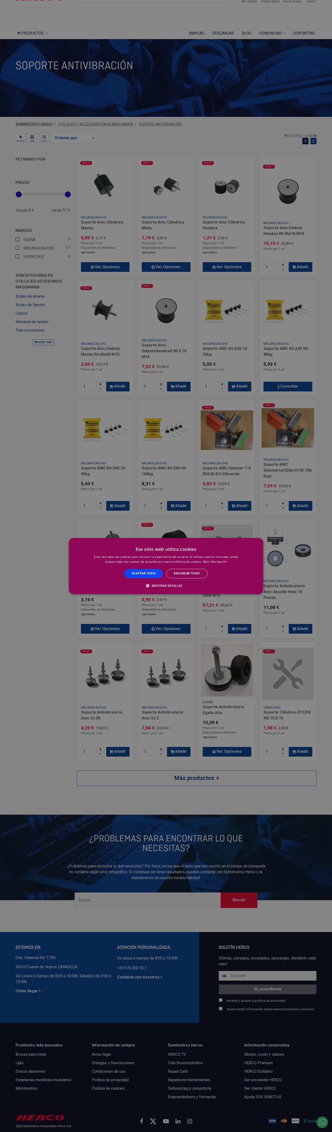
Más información (215, 562)
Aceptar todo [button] (144, 573)
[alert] (166, 566)
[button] (166, 585)
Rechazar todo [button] (187, 573)
